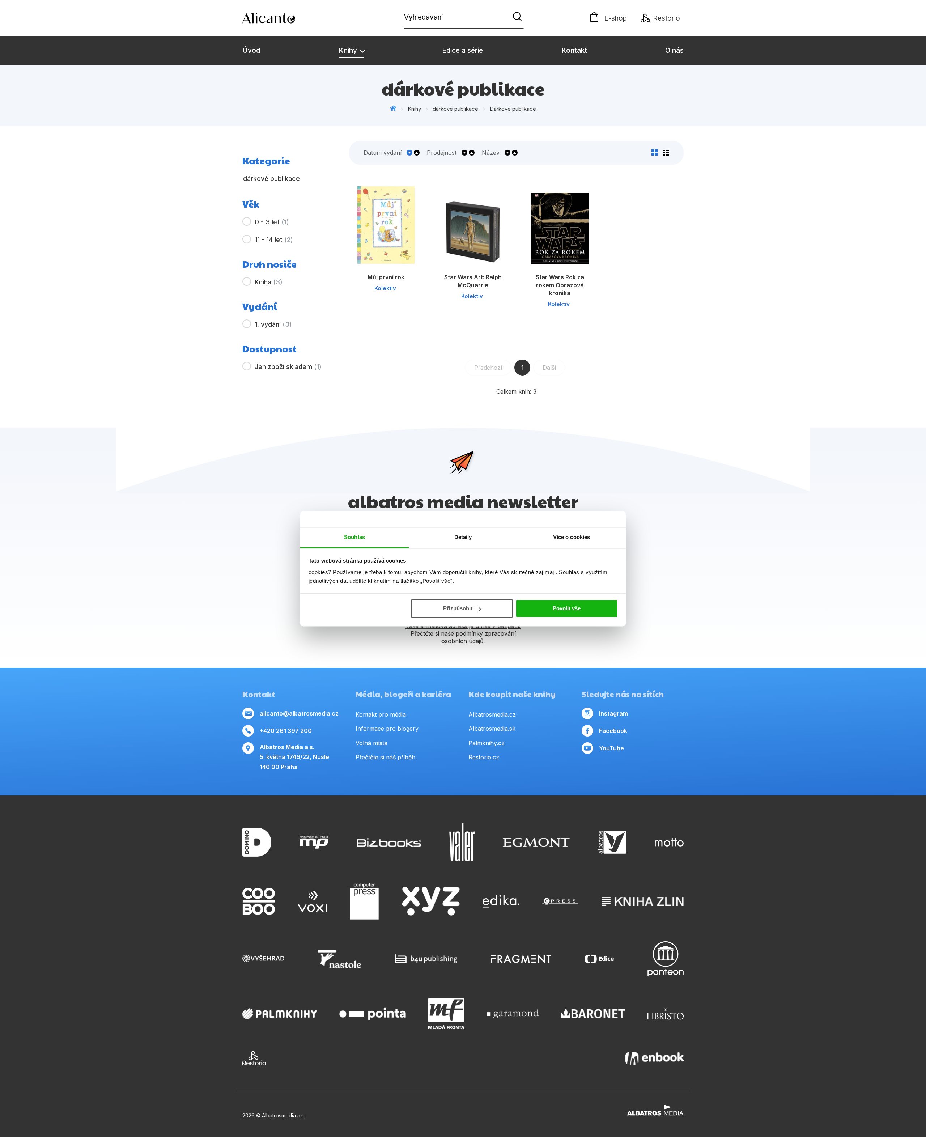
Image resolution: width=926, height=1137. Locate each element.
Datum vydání (383, 153)
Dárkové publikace (513, 108)
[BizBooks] (389, 842)
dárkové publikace (455, 108)
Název (491, 153)
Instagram (613, 713)
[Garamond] (512, 1013)
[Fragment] (521, 958)
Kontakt (574, 50)
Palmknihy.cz (486, 743)
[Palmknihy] (280, 1013)
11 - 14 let (274, 239)
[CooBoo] (259, 901)
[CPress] (560, 901)
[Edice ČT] (599, 958)
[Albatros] (612, 842)
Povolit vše (567, 608)
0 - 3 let (272, 222)
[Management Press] (314, 842)
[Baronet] (593, 1013)
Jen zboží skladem (288, 366)
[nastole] (339, 958)
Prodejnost (441, 153)
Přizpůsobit (457, 608)
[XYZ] (431, 901)
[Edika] (501, 901)
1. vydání (273, 324)
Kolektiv (385, 288)
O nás (674, 50)
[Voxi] (312, 901)
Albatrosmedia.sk (491, 728)
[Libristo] (665, 1013)
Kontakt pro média (381, 714)
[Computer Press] (364, 901)
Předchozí (488, 367)
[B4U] (426, 958)
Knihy (349, 50)
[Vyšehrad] (263, 958)
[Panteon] (665, 958)
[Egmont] (536, 842)
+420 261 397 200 (286, 730)
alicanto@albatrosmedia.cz (299, 713)
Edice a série (462, 50)
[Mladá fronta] (446, 1013)
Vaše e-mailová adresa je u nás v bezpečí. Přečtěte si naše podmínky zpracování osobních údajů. (463, 633)
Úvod (251, 50)
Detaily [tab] (463, 537)
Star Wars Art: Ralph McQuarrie (473, 281)
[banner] (284, 18)
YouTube (611, 748)
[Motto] (669, 842)
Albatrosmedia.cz (492, 714)
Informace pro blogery (387, 728)
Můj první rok (386, 277)
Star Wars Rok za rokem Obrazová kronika (560, 285)
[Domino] (257, 842)
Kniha (269, 282)
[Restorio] (254, 1058)
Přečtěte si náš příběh (385, 757)
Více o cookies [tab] (571, 537)
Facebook (613, 730)
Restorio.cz (483, 757)
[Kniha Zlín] (643, 901)
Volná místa (371, 743)
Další (549, 367)
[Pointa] (372, 1013)
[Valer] (461, 842)
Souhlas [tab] (354, 537)
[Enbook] (654, 1058)
